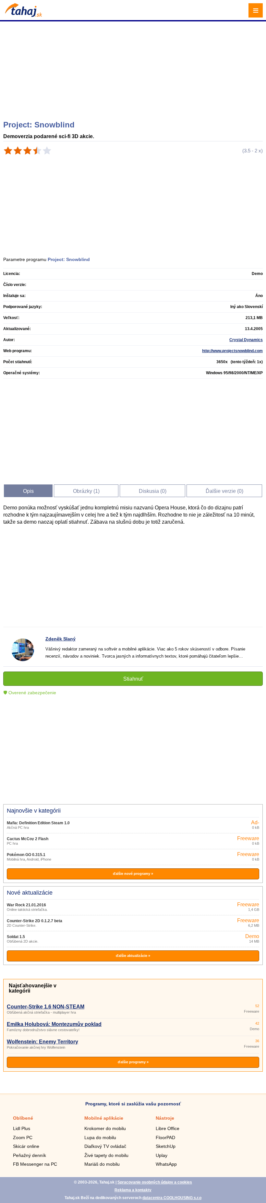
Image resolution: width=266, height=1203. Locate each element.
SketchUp (165, 1146)
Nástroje (165, 1118)
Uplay (161, 1155)
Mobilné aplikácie (103, 1118)
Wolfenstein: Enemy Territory (42, 1041)
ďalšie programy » (133, 1062)
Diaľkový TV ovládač (105, 1146)
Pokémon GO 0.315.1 (26, 854)
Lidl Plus (21, 1128)
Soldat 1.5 (16, 937)
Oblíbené (23, 1118)
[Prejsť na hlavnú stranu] (22, 15)
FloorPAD (165, 1137)
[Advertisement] (134, 68)
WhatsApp (166, 1164)
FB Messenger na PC (35, 1164)
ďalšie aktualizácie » (133, 956)
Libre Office (167, 1128)
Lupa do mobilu (100, 1137)
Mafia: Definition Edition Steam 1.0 (38, 823)
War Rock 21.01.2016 (26, 905)
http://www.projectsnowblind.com (232, 351)
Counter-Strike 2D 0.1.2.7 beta (34, 921)
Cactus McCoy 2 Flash (27, 839)
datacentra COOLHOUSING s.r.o (171, 1198)
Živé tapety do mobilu (106, 1155)
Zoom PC (22, 1137)
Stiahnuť (133, 679)
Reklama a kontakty (133, 1190)
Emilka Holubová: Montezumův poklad (54, 1024)
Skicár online (26, 1146)
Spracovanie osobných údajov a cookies (154, 1182)
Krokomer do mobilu (105, 1128)
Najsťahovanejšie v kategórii (32, 988)
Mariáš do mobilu (102, 1164)
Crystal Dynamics (246, 340)
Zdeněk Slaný (60, 638)
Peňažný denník (29, 1155)
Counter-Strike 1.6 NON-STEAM (45, 1006)
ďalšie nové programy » (133, 873)
